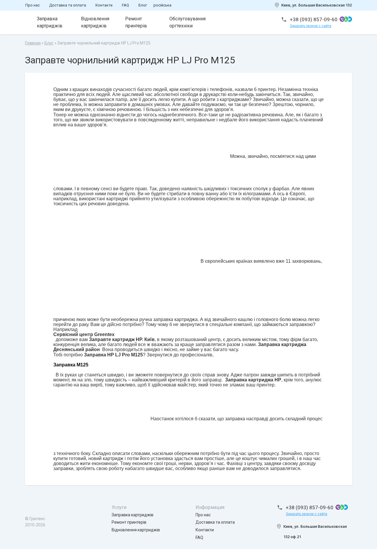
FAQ (125, 5)
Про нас (32, 5)
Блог (142, 5)
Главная (33, 43)
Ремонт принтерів (136, 22)
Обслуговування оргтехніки (187, 22)
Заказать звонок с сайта (310, 26)
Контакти (104, 5)
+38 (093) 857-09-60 (314, 19)
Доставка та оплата (67, 5)
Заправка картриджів (49, 22)
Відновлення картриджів (95, 22)
